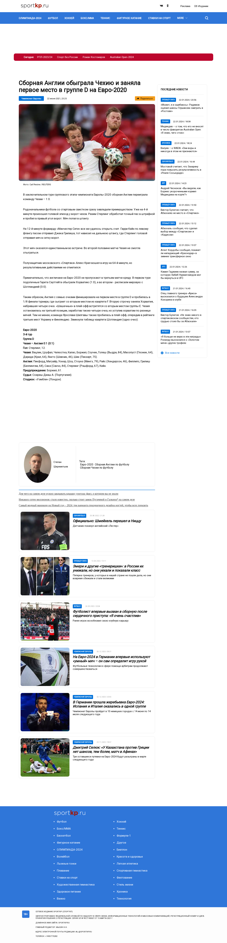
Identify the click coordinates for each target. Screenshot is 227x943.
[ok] (168, 6)
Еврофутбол (167, 161)
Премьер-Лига (168, 100)
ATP (163, 183)
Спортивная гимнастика (132, 870)
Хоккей (121, 821)
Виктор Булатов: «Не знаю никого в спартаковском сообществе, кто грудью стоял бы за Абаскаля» (181, 318)
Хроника (166, 143)
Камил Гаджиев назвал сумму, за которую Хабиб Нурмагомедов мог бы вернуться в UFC (181, 275)
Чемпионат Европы (31, 98)
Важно (61, 898)
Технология (124, 898)
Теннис (165, 121)
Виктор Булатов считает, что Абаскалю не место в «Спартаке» (180, 211)
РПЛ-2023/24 (44, 57)
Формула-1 (124, 835)
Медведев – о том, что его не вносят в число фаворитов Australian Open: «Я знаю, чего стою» (182, 129)
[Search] (206, 18)
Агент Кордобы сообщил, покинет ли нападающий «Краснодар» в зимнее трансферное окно (181, 253)
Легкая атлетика (127, 863)
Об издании (201, 6)
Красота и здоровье (130, 856)
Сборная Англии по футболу (112, 464)
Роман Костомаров (94, 57)
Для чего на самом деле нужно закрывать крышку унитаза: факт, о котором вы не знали (68, 493)
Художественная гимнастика (76, 884)
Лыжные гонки (66, 863)
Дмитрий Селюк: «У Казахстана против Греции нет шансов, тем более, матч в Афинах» (111, 749)
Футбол (165, 288)
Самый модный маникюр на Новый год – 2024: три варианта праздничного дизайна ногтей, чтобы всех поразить (83, 505)
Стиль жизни (125, 884)
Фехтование (124, 877)
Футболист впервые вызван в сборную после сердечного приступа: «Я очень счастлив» (110, 614)
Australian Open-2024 (122, 57)
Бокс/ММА (64, 828)
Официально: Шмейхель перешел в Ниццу (107, 521)
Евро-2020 (86, 464)
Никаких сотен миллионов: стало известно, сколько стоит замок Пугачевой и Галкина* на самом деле (77, 499)
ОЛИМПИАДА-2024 (70, 849)
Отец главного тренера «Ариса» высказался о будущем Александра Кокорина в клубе (182, 296)
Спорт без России (67, 57)
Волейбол (63, 856)
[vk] (162, 6)
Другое (121, 842)
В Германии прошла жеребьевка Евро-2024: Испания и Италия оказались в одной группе (109, 704)
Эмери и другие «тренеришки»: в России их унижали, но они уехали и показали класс (108, 568)
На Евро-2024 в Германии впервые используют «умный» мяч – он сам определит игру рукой (111, 659)
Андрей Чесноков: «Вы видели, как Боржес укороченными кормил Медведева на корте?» (181, 191)
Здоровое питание (69, 891)
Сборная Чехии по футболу (96, 467)
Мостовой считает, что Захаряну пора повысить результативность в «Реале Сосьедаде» (181, 169)
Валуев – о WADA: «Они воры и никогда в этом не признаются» (179, 150)
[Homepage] (34, 6)
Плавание (63, 870)
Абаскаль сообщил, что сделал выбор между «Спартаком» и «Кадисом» (179, 231)
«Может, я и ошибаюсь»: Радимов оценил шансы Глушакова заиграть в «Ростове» (182, 108)
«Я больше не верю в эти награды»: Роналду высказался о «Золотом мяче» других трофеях (181, 339)
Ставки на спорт (67, 877)
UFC (163, 267)
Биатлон (122, 849)
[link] (87, 142)
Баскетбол (64, 835)
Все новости (172, 352)
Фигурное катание (68, 842)
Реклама (185, 6)
